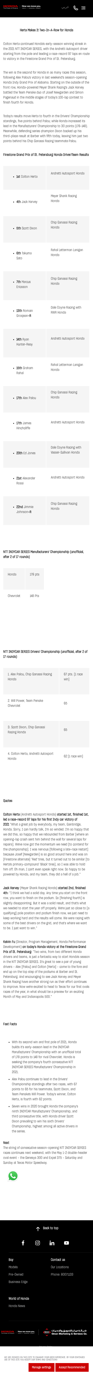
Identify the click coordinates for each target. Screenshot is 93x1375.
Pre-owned (16, 1274)
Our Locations (60, 1267)
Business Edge (18, 1282)
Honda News (17, 1306)
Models (13, 1267)
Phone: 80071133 (62, 1274)
